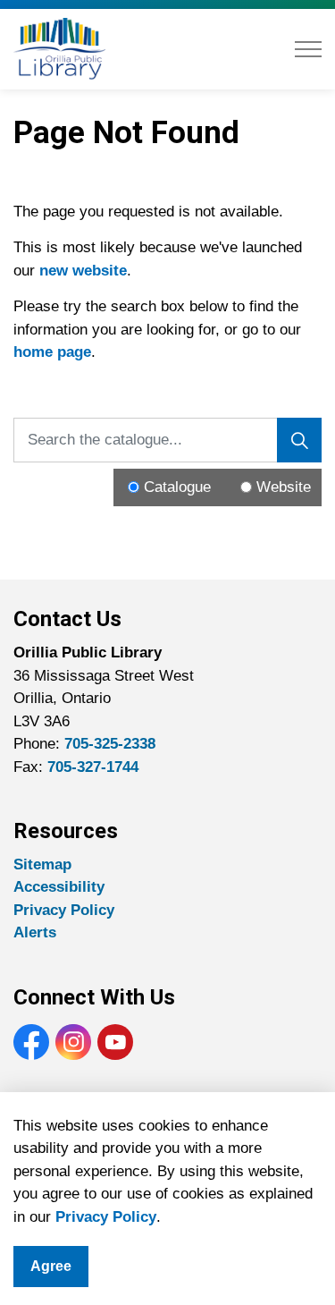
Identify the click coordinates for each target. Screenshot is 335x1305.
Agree (50, 1266)
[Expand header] (308, 49)
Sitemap (42, 864)
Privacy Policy (105, 1216)
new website (83, 270)
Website (283, 487)
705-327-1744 (92, 766)
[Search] (299, 440)
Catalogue (177, 487)
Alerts (34, 932)
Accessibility (59, 886)
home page (52, 351)
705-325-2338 (109, 743)
